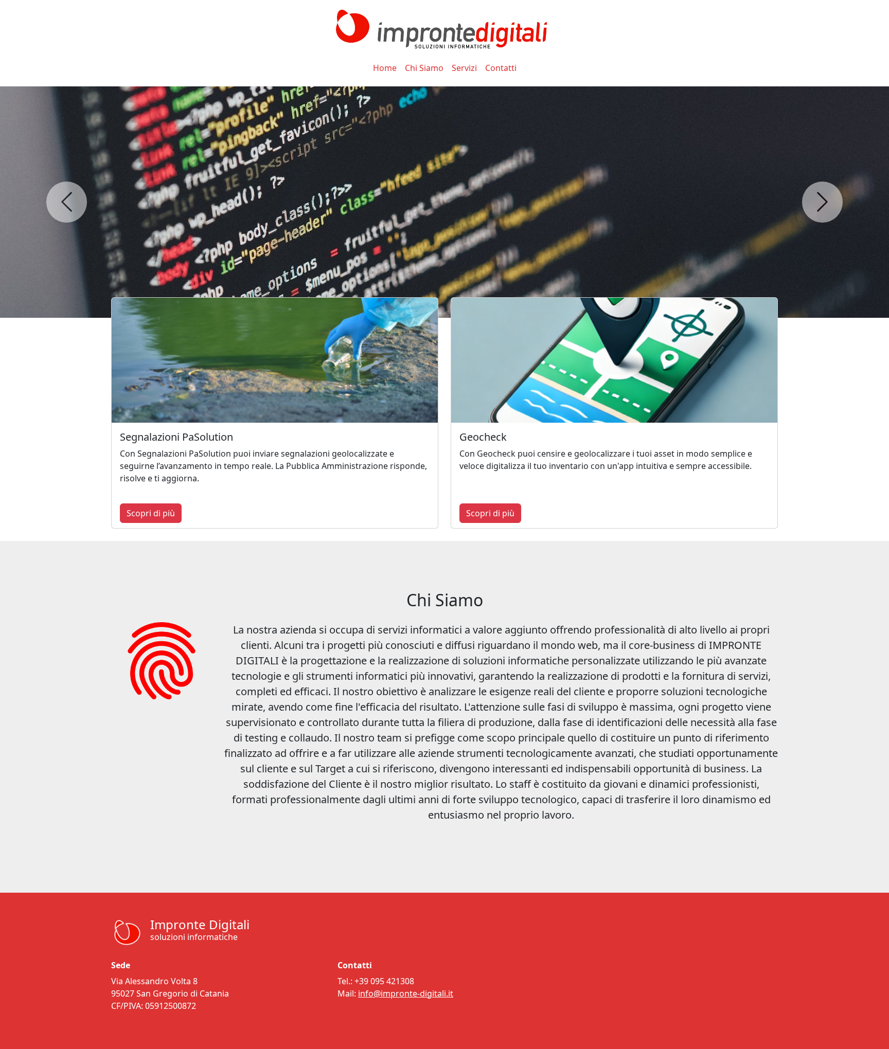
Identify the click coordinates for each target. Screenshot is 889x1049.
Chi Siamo (424, 68)
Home (385, 68)
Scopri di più (151, 513)
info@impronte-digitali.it (405, 993)
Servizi (464, 68)
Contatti (501, 68)
